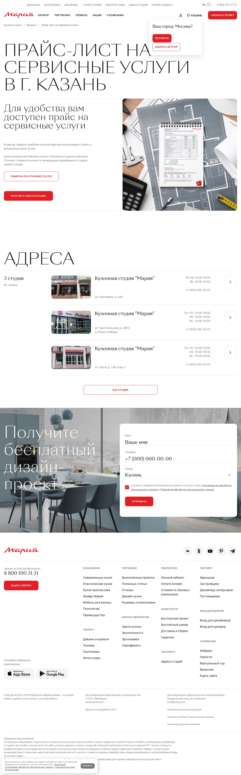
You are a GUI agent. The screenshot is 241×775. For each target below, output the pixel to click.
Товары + (89, 629)
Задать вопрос (21, 585)
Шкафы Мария (93, 596)
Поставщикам (210, 596)
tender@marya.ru (95, 702)
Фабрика (206, 650)
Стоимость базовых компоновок (175, 592)
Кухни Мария (91, 568)
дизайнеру (71, 4)
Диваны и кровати (96, 639)
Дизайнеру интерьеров (216, 590)
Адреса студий (171, 661)
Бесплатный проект (175, 618)
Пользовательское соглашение (184, 709)
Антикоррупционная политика (183, 724)
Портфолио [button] (62, 15)
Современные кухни (97, 577)
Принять (87, 766)
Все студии (120, 389)
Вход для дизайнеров (215, 620)
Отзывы (127, 590)
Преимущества (94, 615)
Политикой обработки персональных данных (187, 489)
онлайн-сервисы (162, 4)
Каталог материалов (135, 617)
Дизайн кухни (131, 596)
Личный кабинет (172, 577)
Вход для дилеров (212, 611)
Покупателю (169, 568)
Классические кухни (97, 584)
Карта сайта (208, 676)
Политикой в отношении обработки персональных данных (35, 765)
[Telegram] (232, 551)
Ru (204, 4)
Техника (89, 645)
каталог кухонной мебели (43, 698)
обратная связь (115, 4)
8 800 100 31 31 (227, 4)
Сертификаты (131, 645)
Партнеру (206, 568)
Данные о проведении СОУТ (101, 709)
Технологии (91, 608)
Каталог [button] (43, 15)
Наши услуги (169, 609)
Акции (97, 15)
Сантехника (91, 651)
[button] (194, 15)
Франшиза (207, 577)
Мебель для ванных (97, 602)
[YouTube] (210, 551)
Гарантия (167, 637)
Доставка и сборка (174, 631)
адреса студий (138, 4)
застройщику (52, 4)
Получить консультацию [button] (28, 196)
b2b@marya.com (176, 702)
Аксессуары (92, 658)
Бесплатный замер (174, 624)
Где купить (168, 651)
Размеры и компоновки (138, 602)
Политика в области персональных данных (190, 716)
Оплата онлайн (171, 584)
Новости (206, 657)
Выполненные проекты (138, 577)
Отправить (139, 501)
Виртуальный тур (212, 663)
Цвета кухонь (131, 626)
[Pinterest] (221, 551)
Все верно (162, 38)
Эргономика (130, 639)
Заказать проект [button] (222, 15)
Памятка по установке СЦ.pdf (31, 176)
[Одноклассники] (199, 551)
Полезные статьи (134, 584)
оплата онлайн (92, 4)
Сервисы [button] (82, 15)
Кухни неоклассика (96, 590)
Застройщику (209, 584)
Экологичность (132, 633)
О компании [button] (115, 15)
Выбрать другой (166, 46)
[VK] (187, 551)
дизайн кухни (20, 698)
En (208, 4)
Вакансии (207, 669)
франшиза (33, 4)
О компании (208, 641)
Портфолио (129, 568)
